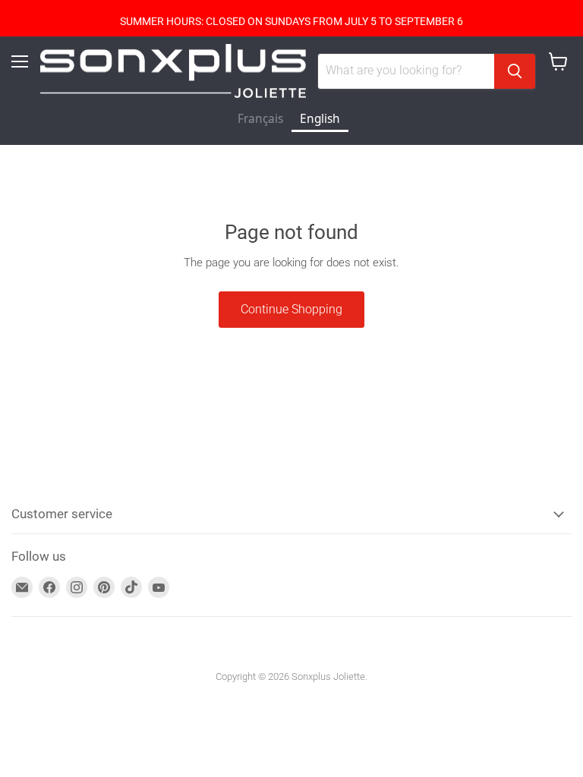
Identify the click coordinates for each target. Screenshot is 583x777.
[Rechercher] (514, 71)
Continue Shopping (291, 309)
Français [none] (260, 119)
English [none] (320, 119)
